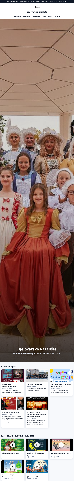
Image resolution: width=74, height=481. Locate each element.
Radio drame (36, 16)
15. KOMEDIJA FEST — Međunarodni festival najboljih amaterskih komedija (36, 414)
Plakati (50, 16)
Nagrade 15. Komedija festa (11, 412)
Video (44, 16)
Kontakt (57, 16)
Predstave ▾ (26, 16)
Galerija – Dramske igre (34, 384)
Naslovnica (17, 16)
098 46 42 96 (44, 1)
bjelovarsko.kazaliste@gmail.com (58, 1)
